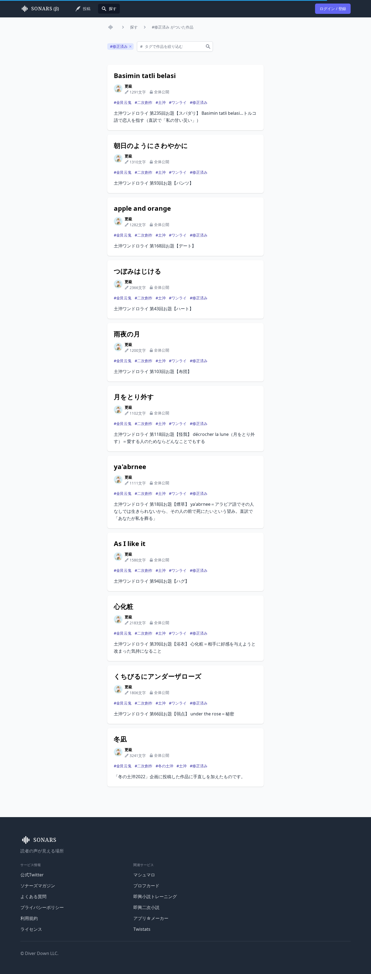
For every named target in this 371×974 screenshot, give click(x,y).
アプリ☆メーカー (150, 918)
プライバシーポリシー (42, 907)
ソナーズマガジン (37, 886)
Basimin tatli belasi (145, 75)
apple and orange (142, 208)
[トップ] (111, 27)
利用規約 (29, 918)
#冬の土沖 (164, 765)
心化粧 (123, 606)
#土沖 (161, 102)
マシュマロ (144, 875)
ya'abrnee (130, 466)
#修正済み (198, 102)
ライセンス (31, 929)
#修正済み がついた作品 (172, 27)
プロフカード (146, 886)
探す (134, 27)
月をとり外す (134, 396)
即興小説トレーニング (155, 896)
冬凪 (120, 739)
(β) (45, 9)
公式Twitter (32, 875)
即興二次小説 (146, 907)
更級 (128, 86)
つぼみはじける (137, 271)
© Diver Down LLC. (39, 953)
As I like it (129, 543)
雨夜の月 (127, 334)
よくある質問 (33, 896)
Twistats (141, 929)
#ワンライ (178, 102)
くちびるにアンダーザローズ (158, 676)
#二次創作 (143, 102)
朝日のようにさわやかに (151, 145)
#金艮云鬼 (122, 102)
